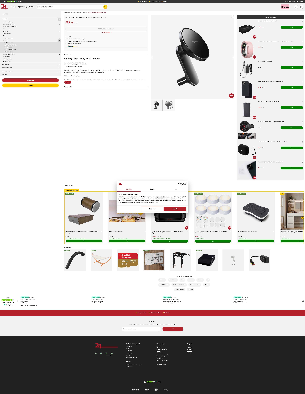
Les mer (68, 82)
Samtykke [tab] (128, 189)
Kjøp (292, 27)
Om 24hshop (295, 1)
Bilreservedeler (6, 61)
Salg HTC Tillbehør (164, 285)
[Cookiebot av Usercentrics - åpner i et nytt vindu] (179, 184)
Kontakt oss (159, 353)
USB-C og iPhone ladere (10, 50)
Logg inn (301, 1)
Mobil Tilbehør (172, 280)
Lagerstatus (159, 359)
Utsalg (31, 85)
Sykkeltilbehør (5, 64)
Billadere (5, 40)
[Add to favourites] (232, 16)
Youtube (189, 347)
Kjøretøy (5, 14)
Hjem (70, 12)
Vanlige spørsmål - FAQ (131, 357)
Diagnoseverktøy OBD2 (8, 24)
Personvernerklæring (162, 349)
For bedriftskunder (161, 365)
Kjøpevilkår (159, 347)
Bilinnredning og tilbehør (9, 54)
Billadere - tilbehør (8, 52)
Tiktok (188, 353)
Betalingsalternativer (162, 357)
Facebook (189, 349)
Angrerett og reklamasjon (163, 355)
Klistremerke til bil (7, 59)
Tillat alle (175, 209)
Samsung (191, 280)
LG (208, 280)
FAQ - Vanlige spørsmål (162, 361)
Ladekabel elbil (6, 57)
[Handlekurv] (301, 7)
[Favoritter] (296, 7)
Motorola (200, 280)
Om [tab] (176, 189)
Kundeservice (288, 1)
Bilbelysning (6, 29)
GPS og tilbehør (7, 33)
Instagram (189, 351)
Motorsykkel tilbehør (7, 68)
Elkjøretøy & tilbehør (7, 71)
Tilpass (151, 209)
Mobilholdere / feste (8, 38)
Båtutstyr (4, 74)
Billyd (4, 36)
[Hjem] (4, 6)
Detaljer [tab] (152, 189)
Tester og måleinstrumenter (9, 27)
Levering (159, 351)
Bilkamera (5, 31)
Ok (173, 329)
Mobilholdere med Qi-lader (10, 45)
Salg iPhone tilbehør (195, 285)
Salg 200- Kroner (180, 290)
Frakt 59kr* (165, 1)
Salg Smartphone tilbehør (179, 285)
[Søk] (105, 7)
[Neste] (302, 218)
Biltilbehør (4, 19)
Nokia (182, 280)
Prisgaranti (30, 80)
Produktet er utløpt (106, 29)
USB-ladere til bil (8, 47)
